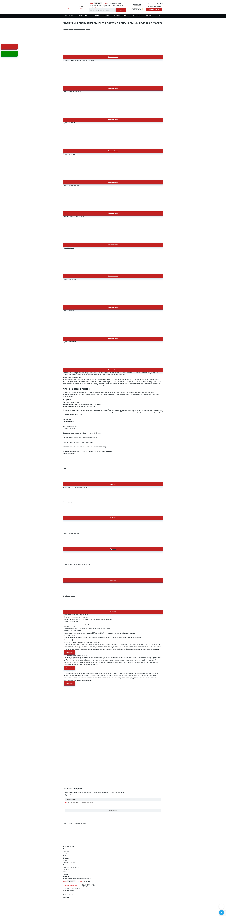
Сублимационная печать (71, 865)
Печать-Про (69, 15)
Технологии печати (120, 15)
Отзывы (65, 853)
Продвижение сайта (69, 846)
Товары (96, 15)
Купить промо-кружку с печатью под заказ (76, 29)
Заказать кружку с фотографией (73, 216)
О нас (64, 849)
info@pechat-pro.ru (69, 428)
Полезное (66, 876)
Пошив (106, 15)
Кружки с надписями (69, 279)
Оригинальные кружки (70, 154)
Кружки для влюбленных (71, 185)
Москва (97, 3)
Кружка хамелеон (68, 310)
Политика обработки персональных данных (77, 878)
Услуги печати (83, 15)
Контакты (149, 15)
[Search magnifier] (121, 10)
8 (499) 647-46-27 (154, 6)
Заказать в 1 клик (113, 57)
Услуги (65, 872)
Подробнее (113, 484)
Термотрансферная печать (71, 867)
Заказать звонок (154, 9)
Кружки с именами (69, 122)
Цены (64, 856)
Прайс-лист (137, 15)
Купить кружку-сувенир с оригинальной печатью (78, 60)
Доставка (66, 858)
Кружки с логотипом (69, 342)
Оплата (65, 860)
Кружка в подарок (68, 248)
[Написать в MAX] (221, 906)
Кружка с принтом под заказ (72, 91)
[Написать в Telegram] (221, 912)
